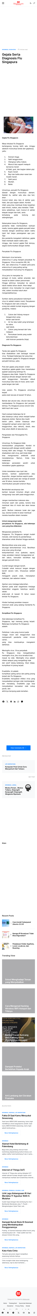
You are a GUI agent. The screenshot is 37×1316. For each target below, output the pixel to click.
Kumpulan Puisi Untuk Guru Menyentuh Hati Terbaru (16, 768)
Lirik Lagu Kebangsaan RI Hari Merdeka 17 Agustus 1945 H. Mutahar (16, 1196)
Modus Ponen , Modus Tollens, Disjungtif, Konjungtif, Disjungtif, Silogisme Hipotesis (14, 791)
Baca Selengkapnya (11, 1133)
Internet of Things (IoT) (13, 1170)
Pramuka (12, 1190)
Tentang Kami (13, 1303)
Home (5, 1303)
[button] (3, 3)
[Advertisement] (18, 30)
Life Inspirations (10, 764)
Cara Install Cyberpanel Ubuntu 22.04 (22, 923)
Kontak (28, 1306)
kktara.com (26, 1299)
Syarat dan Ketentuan (25, 1303)
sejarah (18, 1190)
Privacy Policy (19, 1306)
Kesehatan (12, 49)
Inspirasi (11, 1112)
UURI (22, 1190)
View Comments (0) (17, 748)
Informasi (5, 49)
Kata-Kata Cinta (9, 1250)
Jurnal (14, 785)
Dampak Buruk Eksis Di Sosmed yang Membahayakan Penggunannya (17, 1224)
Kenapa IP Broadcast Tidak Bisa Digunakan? (23, 934)
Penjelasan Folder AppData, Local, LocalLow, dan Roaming (23, 946)
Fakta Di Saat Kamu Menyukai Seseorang (16, 1116)
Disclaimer (10, 1306)
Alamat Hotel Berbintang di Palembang (15, 1145)
